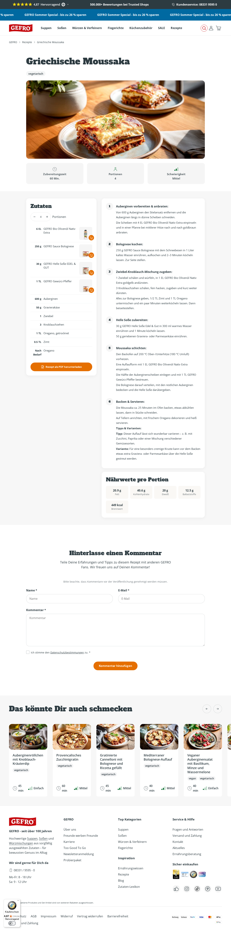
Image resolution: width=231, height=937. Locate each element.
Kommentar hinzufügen (115, 666)
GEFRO (13, 42)
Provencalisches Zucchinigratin (68, 757)
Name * (31, 590)
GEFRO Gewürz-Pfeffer (57, 281)
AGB (33, 916)
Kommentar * (36, 610)
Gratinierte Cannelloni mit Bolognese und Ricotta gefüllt (111, 761)
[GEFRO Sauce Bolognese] (85, 250)
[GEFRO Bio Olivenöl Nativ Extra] (85, 233)
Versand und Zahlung (187, 836)
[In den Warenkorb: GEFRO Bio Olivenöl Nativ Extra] (91, 237)
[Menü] (18, 901)
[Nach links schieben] (206, 709)
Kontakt (178, 842)
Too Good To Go (75, 848)
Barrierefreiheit (117, 916)
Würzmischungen (21, 843)
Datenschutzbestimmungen (67, 652)
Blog (121, 881)
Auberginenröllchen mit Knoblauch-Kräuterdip (28, 759)
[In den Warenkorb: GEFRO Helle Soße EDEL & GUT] (91, 272)
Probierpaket (72, 860)
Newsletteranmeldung (79, 854)
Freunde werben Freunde (81, 836)
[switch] (12, 923)
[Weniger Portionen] (34, 216)
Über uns (70, 829)
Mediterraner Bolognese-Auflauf (158, 757)
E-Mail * (123, 590)
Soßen (43, 839)
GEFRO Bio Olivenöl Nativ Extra (59, 230)
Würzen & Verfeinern (132, 842)
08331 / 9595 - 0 (24, 870)
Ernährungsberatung (187, 854)
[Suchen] (204, 28)
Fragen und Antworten (188, 829)
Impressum (48, 916)
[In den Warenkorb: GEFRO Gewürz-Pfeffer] (91, 290)
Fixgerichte (125, 848)
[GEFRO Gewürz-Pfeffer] (85, 285)
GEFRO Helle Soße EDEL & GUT (59, 265)
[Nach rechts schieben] (217, 709)
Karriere (69, 842)
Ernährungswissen (130, 868)
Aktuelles (179, 848)
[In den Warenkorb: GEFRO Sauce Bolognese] (91, 255)
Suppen (32, 839)
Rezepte (27, 42)
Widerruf (67, 916)
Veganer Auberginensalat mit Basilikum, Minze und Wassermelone (200, 763)
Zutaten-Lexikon (129, 887)
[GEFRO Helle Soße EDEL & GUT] (85, 268)
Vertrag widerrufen (90, 916)
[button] (218, 28)
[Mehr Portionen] (47, 216)
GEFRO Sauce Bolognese (58, 246)
